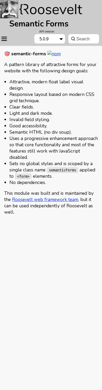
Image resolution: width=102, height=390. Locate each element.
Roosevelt (42, 8)
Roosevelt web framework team (45, 199)
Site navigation (5, 39)
